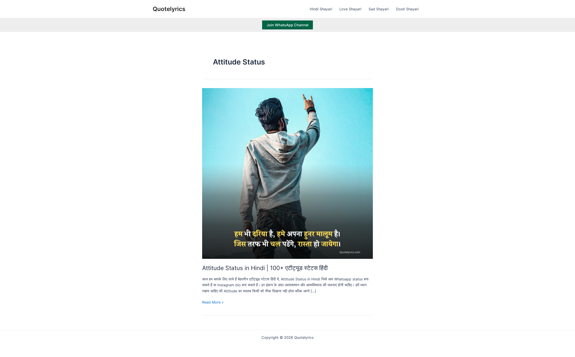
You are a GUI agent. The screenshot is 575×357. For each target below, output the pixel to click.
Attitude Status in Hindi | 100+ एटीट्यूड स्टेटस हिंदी (265, 267)
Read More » (213, 302)
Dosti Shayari (407, 9)
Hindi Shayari (321, 9)
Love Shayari (350, 9)
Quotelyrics (169, 8)
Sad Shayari (379, 9)
